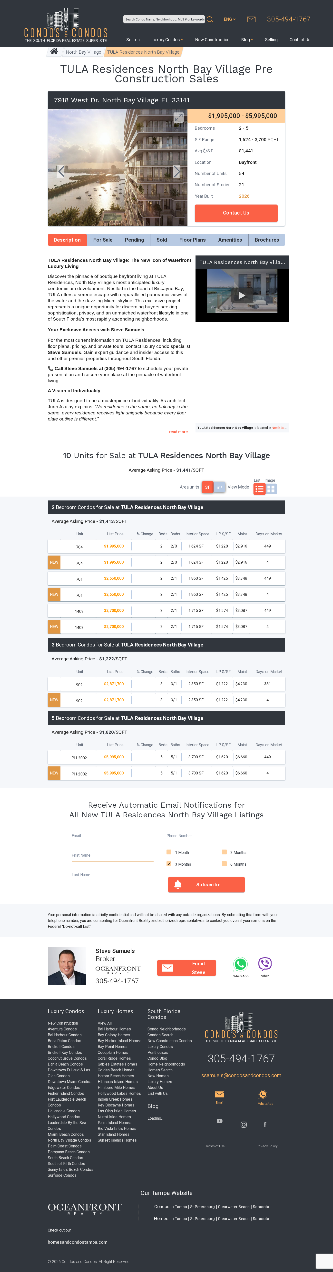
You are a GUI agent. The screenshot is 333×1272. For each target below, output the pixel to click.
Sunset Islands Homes (117, 1140)
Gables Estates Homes (117, 1064)
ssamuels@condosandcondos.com (241, 1075)
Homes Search (160, 1070)
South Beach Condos (65, 1157)
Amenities (230, 240)
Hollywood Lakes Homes (119, 1093)
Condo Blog (157, 1058)
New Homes (158, 1076)
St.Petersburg (202, 1206)
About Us (155, 1087)
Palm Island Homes (114, 1122)
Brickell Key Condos (65, 1052)
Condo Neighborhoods (166, 1029)
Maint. (242, 534)
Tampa (181, 1206)
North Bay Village (83, 52)
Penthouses (157, 1052)
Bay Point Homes (112, 1046)
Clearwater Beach (234, 1206)
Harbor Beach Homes (116, 1076)
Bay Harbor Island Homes (119, 1040)
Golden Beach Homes (116, 1070)
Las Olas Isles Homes (117, 1111)
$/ (223, 534)
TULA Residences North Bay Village (144, 52)
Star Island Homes (113, 1134)
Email (76, 835)
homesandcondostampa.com (78, 1242)
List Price (115, 534)
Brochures (267, 240)
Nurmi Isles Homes (114, 1117)
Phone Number (179, 835)
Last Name (81, 874)
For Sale (103, 240)
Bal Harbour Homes (114, 1029)
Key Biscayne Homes (116, 1105)
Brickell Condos (61, 1046)
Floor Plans (192, 240)
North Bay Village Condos (69, 1140)
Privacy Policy (266, 1146)
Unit (80, 534)
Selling (271, 39)
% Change (145, 534)
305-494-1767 (289, 19)
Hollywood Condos (64, 1117)
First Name (81, 855)
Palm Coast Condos (65, 1146)
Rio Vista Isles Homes (117, 1128)
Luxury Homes (159, 1081)
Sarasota (261, 1206)
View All (105, 1023)
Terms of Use (215, 1146)
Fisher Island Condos (66, 1093)
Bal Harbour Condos (65, 1035)
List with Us (157, 1093)
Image (269, 480)
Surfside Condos (62, 1175)
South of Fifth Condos (66, 1163)
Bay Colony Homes (114, 1035)
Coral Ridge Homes (114, 1058)
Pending (134, 240)
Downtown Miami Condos (69, 1081)
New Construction (212, 39)
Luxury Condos (166, 39)
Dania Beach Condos (65, 1064)
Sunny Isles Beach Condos (70, 1169)
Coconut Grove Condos (67, 1058)
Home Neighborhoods (166, 1064)
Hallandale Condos (64, 1111)
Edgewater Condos (64, 1087)
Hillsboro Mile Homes (116, 1087)
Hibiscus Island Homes (118, 1081)
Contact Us (300, 39)
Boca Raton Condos (64, 1040)
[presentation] (60, 172)
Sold (162, 240)
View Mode (238, 486)
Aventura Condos (62, 1029)
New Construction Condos (169, 1040)
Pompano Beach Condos (69, 1152)
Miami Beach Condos (66, 1134)
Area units (189, 486)
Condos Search (160, 1035)
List (257, 480)
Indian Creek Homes (115, 1099)
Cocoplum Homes (113, 1052)
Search (133, 39)
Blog (245, 39)
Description (67, 240)
